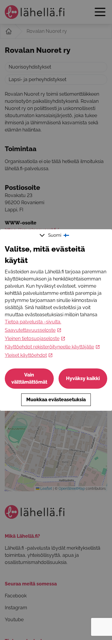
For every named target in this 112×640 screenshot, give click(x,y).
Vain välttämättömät (29, 378)
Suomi (54, 235)
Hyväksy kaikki (83, 378)
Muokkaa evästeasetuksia (56, 399)
